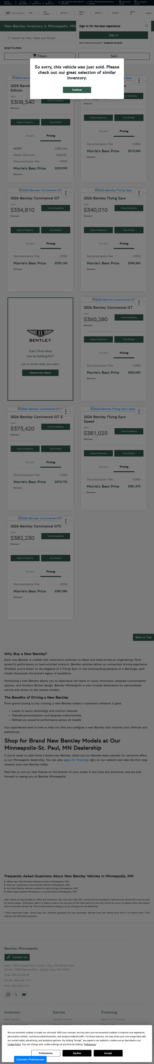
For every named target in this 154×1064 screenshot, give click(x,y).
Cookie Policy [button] (14, 1044)
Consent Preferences (30, 1059)
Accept (108, 1053)
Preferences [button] (90, 1044)
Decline (77, 1053)
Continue (77, 90)
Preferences (46, 1053)
